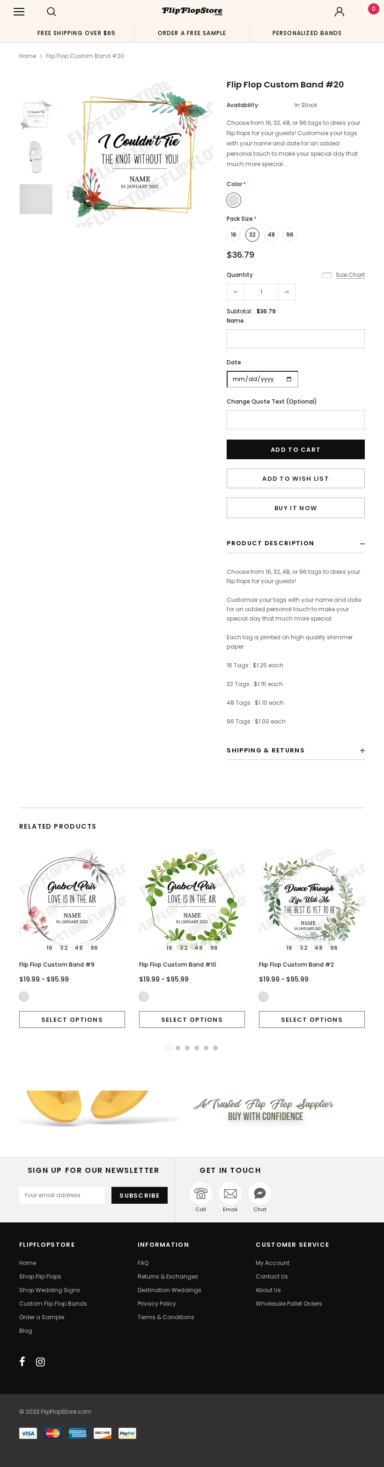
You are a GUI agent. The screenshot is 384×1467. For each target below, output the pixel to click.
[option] (76, 32)
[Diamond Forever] (192, 1109)
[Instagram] (40, 1362)
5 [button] (206, 1048)
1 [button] (168, 1048)
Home (27, 56)
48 (271, 234)
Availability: (243, 105)
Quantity (240, 275)
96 (290, 234)
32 (252, 234)
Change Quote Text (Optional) (272, 401)
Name (235, 321)
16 (233, 234)
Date (234, 362)
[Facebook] (22, 1362)
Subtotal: (239, 311)
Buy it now (295, 508)
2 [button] (178, 1048)
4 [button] (196, 1048)
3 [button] (187, 1048)
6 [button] (215, 1048)
